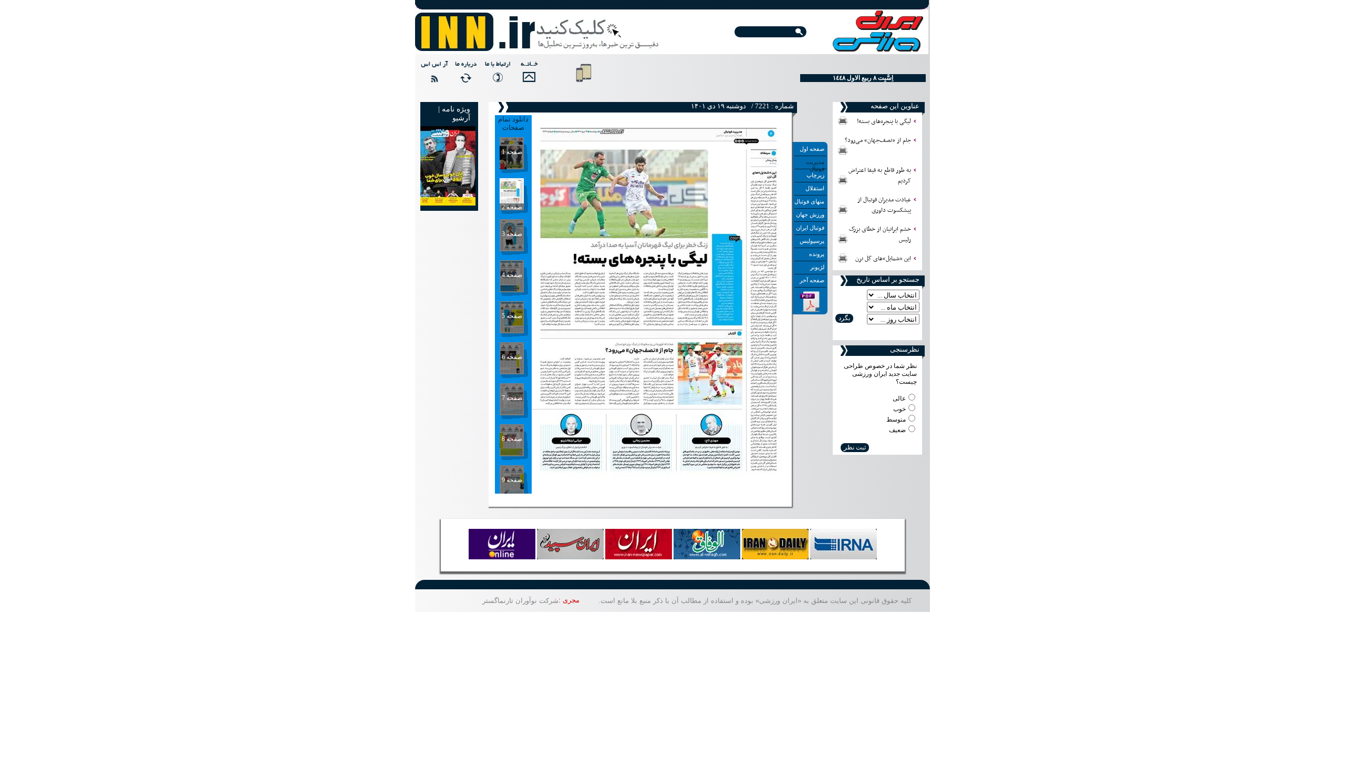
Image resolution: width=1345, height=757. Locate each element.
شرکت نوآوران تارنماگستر (520, 601)
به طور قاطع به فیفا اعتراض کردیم (880, 175)
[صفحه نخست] (527, 76)
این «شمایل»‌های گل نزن (883, 258)
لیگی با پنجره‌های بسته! (884, 121)
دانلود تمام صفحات (513, 123)
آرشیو (461, 118)
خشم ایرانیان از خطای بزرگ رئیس (880, 234)
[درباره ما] (464, 76)
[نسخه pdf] (810, 310)
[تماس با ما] (496, 76)
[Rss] (433, 76)
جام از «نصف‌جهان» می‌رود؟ (878, 140)
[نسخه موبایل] (583, 84)
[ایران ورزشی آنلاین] (537, 32)
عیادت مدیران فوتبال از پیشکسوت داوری (884, 205)
